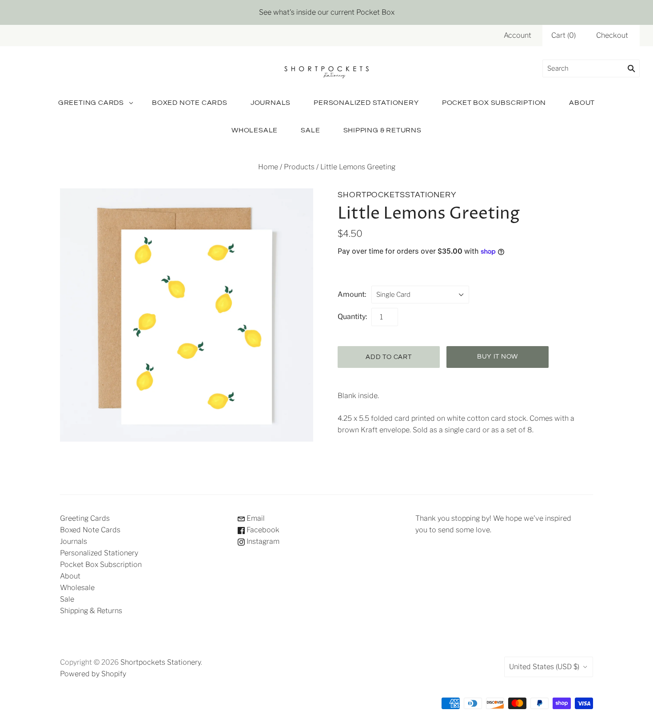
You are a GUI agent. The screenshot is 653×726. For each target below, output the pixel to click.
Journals (271, 102)
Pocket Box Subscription (494, 102)
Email (255, 518)
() (563, 35)
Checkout (612, 35)
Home (268, 167)
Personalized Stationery (366, 102)
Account (517, 35)
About (582, 102)
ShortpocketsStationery (397, 195)
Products (299, 167)
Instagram (262, 541)
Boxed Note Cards (189, 102)
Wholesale (254, 130)
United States (544, 666)
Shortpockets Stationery (160, 662)
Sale (310, 130)
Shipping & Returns (382, 130)
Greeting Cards (91, 102)
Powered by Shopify (93, 674)
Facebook (262, 530)
